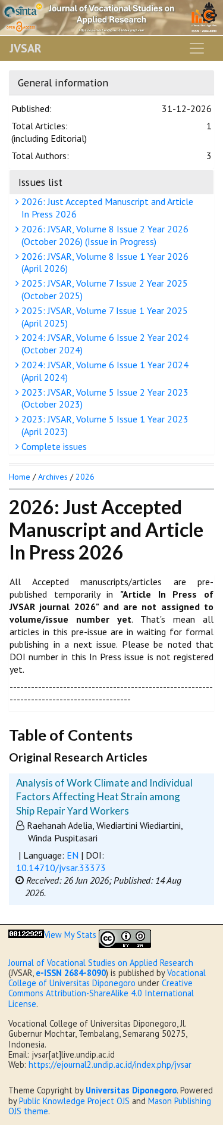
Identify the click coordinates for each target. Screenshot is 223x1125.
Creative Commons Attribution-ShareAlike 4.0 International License (101, 993)
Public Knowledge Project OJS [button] (74, 1101)
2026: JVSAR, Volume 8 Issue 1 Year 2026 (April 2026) (104, 262)
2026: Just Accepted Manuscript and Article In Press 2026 (106, 207)
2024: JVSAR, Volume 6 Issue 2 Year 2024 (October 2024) (104, 343)
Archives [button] (53, 476)
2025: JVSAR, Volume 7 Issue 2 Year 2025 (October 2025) (103, 289)
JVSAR (26, 48)
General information (63, 82)
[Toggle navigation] (196, 48)
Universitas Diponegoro (131, 1090)
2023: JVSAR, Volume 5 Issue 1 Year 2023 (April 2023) (104, 425)
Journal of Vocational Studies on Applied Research (100, 962)
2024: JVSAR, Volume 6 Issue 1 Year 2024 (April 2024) (104, 371)
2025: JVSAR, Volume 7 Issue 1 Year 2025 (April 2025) (103, 316)
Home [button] (19, 476)
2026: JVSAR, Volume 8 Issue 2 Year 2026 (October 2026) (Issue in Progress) (104, 235)
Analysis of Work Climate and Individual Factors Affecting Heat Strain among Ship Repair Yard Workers (104, 796)
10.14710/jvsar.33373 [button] (61, 868)
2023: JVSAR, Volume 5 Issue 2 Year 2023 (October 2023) (104, 398)
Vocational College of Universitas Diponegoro (107, 978)
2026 (85, 476)
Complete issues (53, 446)
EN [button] (72, 855)
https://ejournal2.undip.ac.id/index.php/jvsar (110, 1064)
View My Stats (70, 934)
